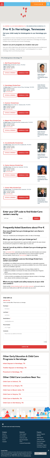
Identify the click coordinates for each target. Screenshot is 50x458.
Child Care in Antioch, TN (12, 381)
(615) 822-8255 (9, 109)
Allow (40, 453)
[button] (25, 16)
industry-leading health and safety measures (22, 286)
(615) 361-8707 (9, 69)
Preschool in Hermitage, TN (12, 372)
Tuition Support (23, 434)
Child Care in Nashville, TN (12, 398)
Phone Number (6, 324)
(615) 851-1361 (9, 149)
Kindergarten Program (41, 445)
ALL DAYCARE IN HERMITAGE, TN (17, 26)
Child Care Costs (23, 437)
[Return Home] (2, 4)
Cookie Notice (14, 454)
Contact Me (25, 346)
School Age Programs (41, 446)
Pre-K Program (40, 443)
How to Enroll (22, 255)
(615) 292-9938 (9, 193)
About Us (4, 434)
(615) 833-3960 (9, 171)
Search (36, 218)
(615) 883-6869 (9, 91)
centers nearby (37, 4)
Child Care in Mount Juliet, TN (13, 390)
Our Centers (5, 437)
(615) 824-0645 (9, 126)
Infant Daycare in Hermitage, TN (14, 363)
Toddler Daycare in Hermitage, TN (14, 368)
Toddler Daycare (40, 439)
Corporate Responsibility (25, 443)
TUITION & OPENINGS (10, 72)
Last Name (6, 312)
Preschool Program (41, 441)
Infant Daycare (40, 437)
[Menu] (48, 4)
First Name (6, 305)
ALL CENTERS (6, 26)
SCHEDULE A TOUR (23, 72)
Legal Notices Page (27, 455)
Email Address (7, 318)
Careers (4, 439)
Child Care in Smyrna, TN (12, 394)
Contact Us (4, 435)
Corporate (4, 441)
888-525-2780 (6, 300)
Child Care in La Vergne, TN (12, 386)
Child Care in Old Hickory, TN (13, 403)
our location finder (10, 252)
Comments (5, 331)
